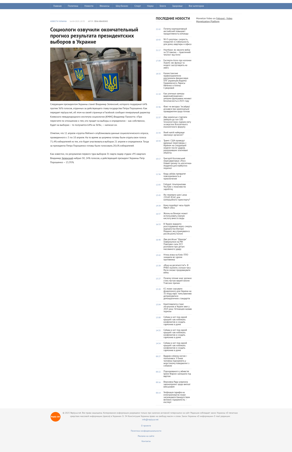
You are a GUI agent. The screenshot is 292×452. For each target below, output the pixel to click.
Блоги (163, 6)
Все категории (196, 6)
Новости (88, 6)
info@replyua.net (150, 419)
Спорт (137, 6)
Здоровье (177, 6)
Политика (73, 6)
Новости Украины (58, 21)
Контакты (146, 441)
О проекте (146, 426)
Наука (150, 6)
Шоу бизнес (122, 6)
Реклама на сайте (146, 436)
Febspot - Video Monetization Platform (214, 20)
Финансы (104, 6)
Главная (57, 6)
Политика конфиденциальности (146, 431)
